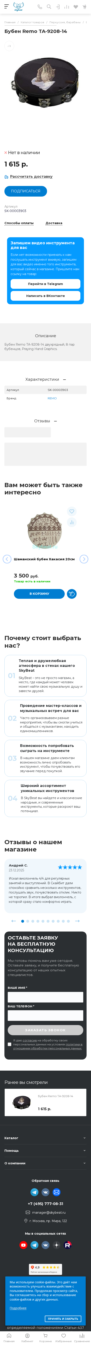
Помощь (11, 1151)
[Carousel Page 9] (63, 921)
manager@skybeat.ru (49, 1213)
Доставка (54, 223)
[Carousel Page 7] (53, 921)
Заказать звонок (45, 1030)
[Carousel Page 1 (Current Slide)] (22, 921)
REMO (52, 398)
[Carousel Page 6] (48, 921)
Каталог (11, 1138)
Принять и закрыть (63, 1319)
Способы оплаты (19, 223)
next (77, 921)
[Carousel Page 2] (27, 921)
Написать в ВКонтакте (45, 296)
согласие (30, 1040)
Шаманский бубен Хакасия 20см (44, 559)
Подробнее (18, 1308)
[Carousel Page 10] (68, 921)
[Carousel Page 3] (32, 921)
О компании (14, 1163)
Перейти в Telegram (45, 284)
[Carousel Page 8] (58, 921)
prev (13, 921)
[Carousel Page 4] (37, 921)
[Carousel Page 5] (43, 921)
